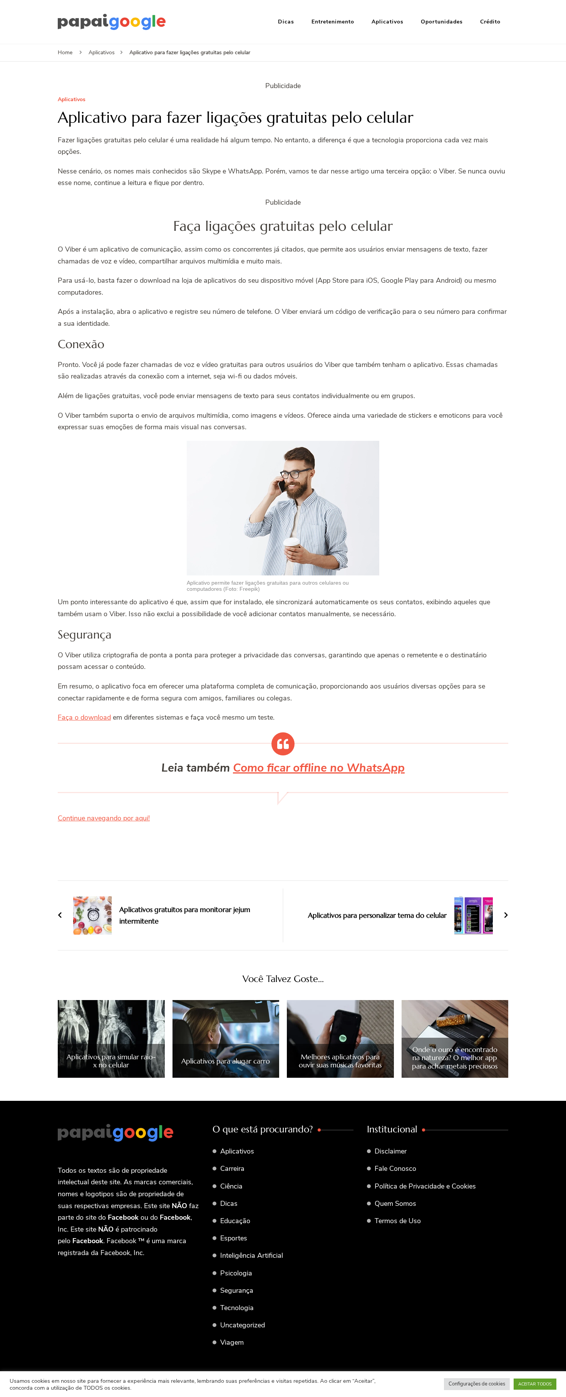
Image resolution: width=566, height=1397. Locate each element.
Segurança (236, 1290)
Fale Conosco (395, 1168)
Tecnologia (237, 1307)
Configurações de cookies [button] (477, 1383)
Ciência (231, 1186)
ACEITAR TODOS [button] (535, 1384)
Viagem (232, 1342)
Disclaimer (391, 1151)
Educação (235, 1220)
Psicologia (236, 1273)
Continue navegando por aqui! (104, 818)
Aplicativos (388, 21)
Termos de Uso (398, 1220)
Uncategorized (242, 1325)
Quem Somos (395, 1203)
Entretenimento (332, 21)
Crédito (490, 21)
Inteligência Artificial (251, 1255)
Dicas (286, 21)
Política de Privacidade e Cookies (425, 1186)
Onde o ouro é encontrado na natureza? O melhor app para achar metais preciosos (454, 1057)
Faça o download (84, 717)
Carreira (232, 1168)
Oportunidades (442, 21)
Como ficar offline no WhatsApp (319, 768)
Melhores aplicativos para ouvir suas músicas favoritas (340, 1061)
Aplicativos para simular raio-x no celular (111, 1061)
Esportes (233, 1238)
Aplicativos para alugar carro (225, 1061)
